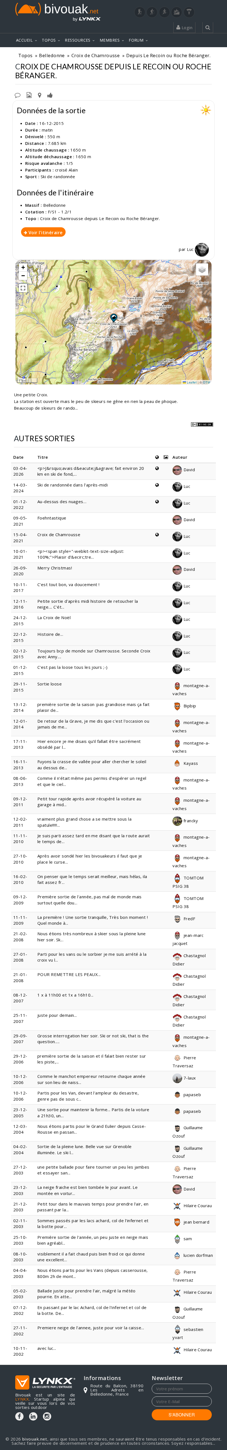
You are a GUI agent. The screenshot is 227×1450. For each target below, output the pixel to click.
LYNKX (22, 1399)
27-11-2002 (20, 1330)
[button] (113, 317)
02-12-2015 (20, 653)
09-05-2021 (20, 520)
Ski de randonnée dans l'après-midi (72, 485)
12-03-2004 (20, 1129)
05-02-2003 (20, 1293)
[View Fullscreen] (23, 288)
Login (186, 27)
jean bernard (195, 1222)
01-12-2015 (20, 670)
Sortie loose (49, 684)
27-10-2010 (20, 858)
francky (190, 820)
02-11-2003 (20, 1223)
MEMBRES (110, 40)
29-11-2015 (20, 686)
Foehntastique (51, 518)
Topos (25, 55)
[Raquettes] (152, 12)
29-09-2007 (20, 1038)
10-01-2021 (20, 554)
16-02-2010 (20, 879)
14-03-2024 (20, 487)
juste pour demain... (57, 1015)
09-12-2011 (20, 801)
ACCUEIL (24, 40)
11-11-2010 (20, 838)
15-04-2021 (20, 537)
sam (187, 1238)
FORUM (136, 40)
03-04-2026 (20, 471)
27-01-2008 (20, 957)
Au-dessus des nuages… (61, 501)
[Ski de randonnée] (164, 12)
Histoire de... (50, 634)
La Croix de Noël (54, 617)
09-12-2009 (20, 899)
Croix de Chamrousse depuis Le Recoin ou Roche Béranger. (100, 218)
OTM (206, 382)
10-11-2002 (20, 1351)
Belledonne (52, 55)
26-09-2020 (20, 570)
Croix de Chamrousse (95, 55)
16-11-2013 (20, 764)
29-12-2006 (20, 1059)
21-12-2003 (20, 1206)
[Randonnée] (139, 12)
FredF (188, 918)
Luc (191, 249)
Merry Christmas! (54, 568)
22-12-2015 (20, 637)
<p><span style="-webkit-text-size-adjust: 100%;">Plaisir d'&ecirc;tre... (80, 554)
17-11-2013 (20, 744)
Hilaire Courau (197, 1205)
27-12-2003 (20, 1170)
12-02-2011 (20, 822)
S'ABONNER (182, 1414)
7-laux (189, 1078)
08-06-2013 (20, 781)
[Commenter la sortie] (17, 94)
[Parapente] (189, 12)
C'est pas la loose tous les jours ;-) (72, 667)
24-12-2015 (20, 620)
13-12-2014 (20, 707)
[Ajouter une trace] (39, 94)
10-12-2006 (20, 1079)
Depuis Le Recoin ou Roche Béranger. (168, 55)
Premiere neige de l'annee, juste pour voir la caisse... (90, 1327)
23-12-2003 (20, 1190)
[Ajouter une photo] (29, 94)
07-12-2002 (20, 1310)
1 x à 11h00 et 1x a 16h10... (65, 995)
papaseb (191, 1094)
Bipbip (189, 705)
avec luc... (46, 1348)
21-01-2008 (20, 977)
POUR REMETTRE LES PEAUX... (69, 974)
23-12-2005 (20, 1112)
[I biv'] (50, 94)
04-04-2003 (20, 1273)
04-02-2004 (20, 1149)
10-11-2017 (20, 587)
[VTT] (176, 12)
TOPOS (49, 40)
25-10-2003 (20, 1240)
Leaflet (191, 382)
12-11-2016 (20, 604)
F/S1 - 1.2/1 (60, 212)
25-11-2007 (20, 1018)
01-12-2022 (20, 504)
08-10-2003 (20, 1256)
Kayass (190, 763)
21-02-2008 (20, 936)
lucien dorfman (197, 1255)
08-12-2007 (20, 997)
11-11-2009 (20, 920)
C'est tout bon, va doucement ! (68, 584)
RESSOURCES (78, 40)
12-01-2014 (20, 724)
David (188, 469)
